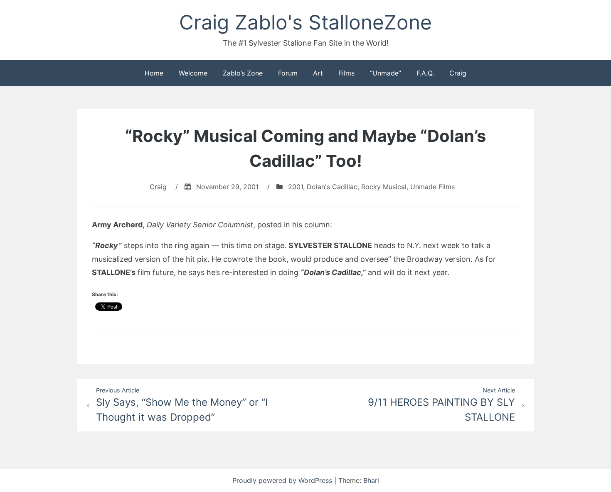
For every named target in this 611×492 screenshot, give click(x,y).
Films (346, 73)
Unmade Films (432, 187)
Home (154, 73)
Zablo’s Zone (243, 73)
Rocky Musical (384, 187)
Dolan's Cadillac (332, 187)
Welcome (193, 73)
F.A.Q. (425, 73)
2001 (295, 187)
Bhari (371, 480)
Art (318, 73)
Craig (457, 73)
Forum (288, 73)
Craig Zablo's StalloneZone (305, 22)
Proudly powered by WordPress (283, 480)
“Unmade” (385, 73)
